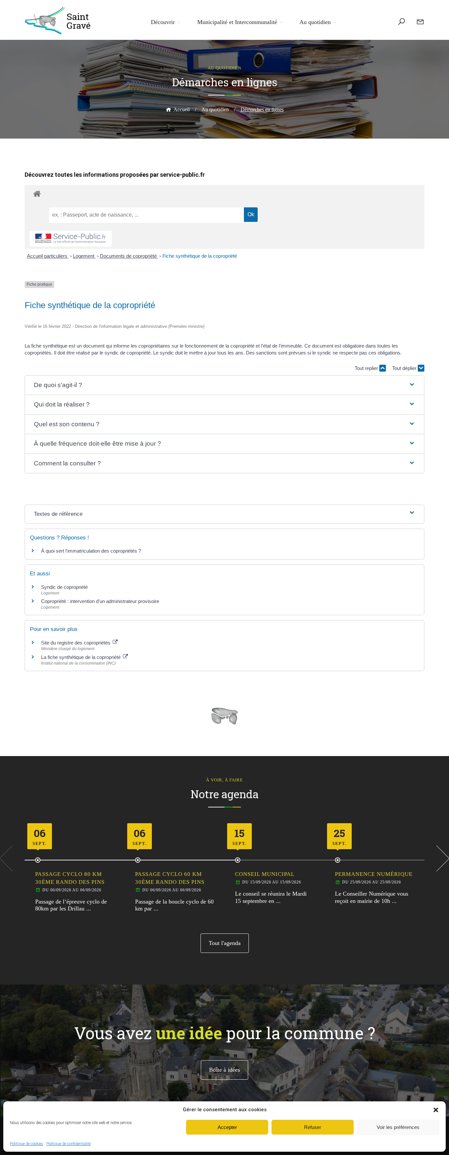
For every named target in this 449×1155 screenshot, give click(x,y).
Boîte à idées (224, 1069)
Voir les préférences (398, 1127)
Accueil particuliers (48, 256)
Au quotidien (315, 22)
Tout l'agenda (225, 943)
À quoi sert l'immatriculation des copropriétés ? (91, 551)
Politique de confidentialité (68, 1144)
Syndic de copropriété (64, 587)
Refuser (312, 1127)
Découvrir (163, 22)
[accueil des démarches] (224, 193)
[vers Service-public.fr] (71, 239)
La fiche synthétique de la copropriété (81, 657)
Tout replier (367, 368)
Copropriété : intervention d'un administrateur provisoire (100, 601)
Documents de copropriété (129, 256)
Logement (84, 256)
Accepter (227, 1127)
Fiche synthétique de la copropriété (199, 256)
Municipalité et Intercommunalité (237, 22)
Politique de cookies (26, 1144)
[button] (436, 1110)
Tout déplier (405, 368)
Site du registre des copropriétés (76, 642)
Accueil (182, 109)
